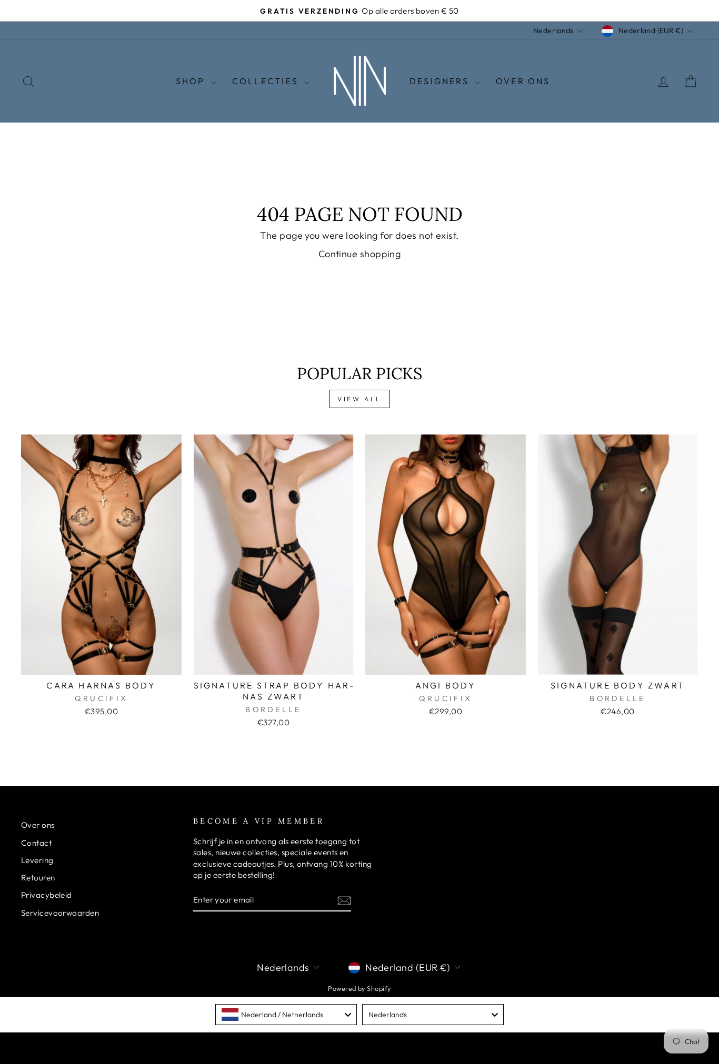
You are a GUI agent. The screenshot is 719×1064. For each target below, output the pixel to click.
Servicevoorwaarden (60, 913)
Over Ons (523, 81)
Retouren (38, 878)
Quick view (101, 662)
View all (359, 399)
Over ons (38, 825)
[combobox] (286, 1014)
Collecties (267, 81)
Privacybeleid (46, 895)
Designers (441, 81)
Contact (36, 843)
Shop (192, 81)
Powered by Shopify (359, 988)
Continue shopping (359, 254)
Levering (37, 860)
